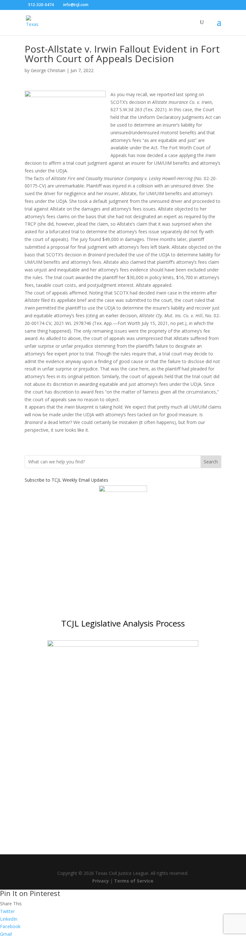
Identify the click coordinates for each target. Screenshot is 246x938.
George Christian (48, 70)
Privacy (100, 881)
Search (211, 462)
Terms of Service (133, 881)
